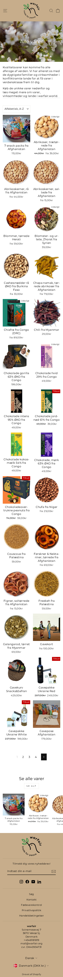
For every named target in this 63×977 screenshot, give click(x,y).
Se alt (31, 786)
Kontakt (31, 899)
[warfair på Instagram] (21, 881)
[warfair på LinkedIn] (39, 881)
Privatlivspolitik (31, 910)
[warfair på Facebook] (27, 881)
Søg (31, 894)
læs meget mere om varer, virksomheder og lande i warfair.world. (30, 94)
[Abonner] (54, 871)
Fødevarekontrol (31, 904)
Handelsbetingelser (31, 915)
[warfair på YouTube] (33, 881)
